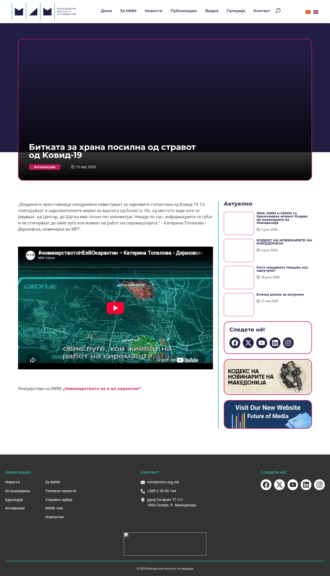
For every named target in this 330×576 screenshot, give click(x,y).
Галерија (236, 10)
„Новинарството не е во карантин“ (101, 388)
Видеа (211, 10)
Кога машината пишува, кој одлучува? (282, 269)
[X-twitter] (248, 342)
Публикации (184, 10)
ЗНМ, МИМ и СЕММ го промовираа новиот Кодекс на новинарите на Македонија (282, 218)
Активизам (44, 167)
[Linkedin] (275, 342)
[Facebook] (234, 342)
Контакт (261, 10)
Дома (106, 10)
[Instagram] (288, 342)
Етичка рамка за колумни (280, 294)
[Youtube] (261, 342)
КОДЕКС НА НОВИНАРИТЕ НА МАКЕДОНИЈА (284, 242)
